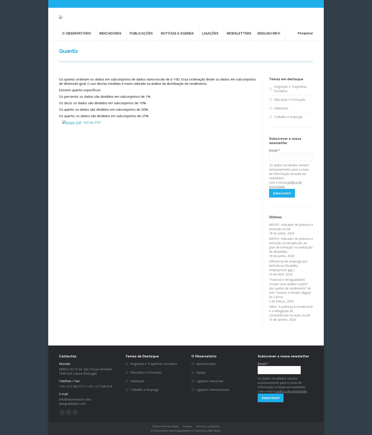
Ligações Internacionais (212, 390)
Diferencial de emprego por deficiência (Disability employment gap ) (288, 265)
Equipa (201, 372)
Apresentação (206, 364)
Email (274, 150)
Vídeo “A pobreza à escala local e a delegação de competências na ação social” (291, 311)
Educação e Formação (289, 99)
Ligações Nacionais (209, 381)
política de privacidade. (291, 391)
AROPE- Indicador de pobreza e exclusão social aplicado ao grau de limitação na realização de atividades (291, 245)
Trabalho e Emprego (288, 117)
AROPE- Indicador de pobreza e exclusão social (291, 227)
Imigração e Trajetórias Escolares (290, 89)
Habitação (281, 108)
